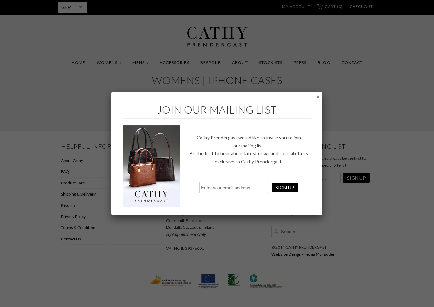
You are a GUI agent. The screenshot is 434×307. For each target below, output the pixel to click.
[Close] (317, 96)
